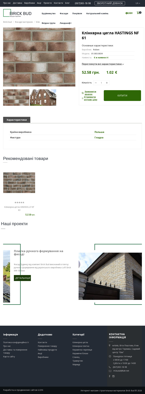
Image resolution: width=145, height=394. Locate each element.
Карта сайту (9, 356)
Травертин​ (77, 360)
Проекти (47, 3)
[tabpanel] (72, 276)
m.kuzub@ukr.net (121, 370)
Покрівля (77, 13)
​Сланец (75, 357)
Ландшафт (66, 23)
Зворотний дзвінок (110, 3)
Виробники (29, 3)
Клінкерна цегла (80, 342)
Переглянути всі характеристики (102, 64)
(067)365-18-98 (83, 3)
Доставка (17, 3)
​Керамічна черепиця (82, 349)
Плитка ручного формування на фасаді (38, 252)
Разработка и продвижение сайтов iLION (23, 390)
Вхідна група (48, 23)
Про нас (7, 3)
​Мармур (76, 364)
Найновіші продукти (47, 349)
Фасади (64, 13)
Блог (67, 3)
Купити (122, 95)
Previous (4, 272)
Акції (39, 3)
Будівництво (49, 13)
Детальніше (22, 278)
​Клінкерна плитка (80, 346)
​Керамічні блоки (80, 353)
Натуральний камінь (97, 13)
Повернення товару (47, 346)
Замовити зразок (90, 93)
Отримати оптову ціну (90, 98)
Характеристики (17, 119)
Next (140, 272)
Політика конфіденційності (16, 342)
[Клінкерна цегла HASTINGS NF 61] (16, 97)
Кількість (87, 82)
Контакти (58, 3)
